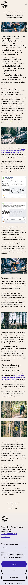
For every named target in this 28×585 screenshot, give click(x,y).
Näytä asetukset (14, 577)
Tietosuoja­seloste (17, 583)
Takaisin (14, 506)
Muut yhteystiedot (5, 536)
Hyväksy (14, 564)
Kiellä (14, 571)
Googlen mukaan (5, 121)
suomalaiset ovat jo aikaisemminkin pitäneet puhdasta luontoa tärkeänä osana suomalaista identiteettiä (13, 377)
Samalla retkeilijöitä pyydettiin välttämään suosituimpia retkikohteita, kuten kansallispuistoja (13, 150)
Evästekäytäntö (9, 583)
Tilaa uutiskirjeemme (9, 544)
